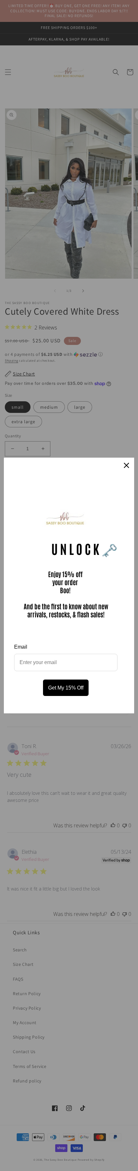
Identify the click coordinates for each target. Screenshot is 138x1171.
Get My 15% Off (65, 687)
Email (20, 647)
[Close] (126, 465)
